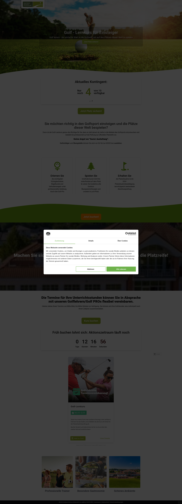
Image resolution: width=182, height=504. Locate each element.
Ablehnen (90, 269)
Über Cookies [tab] (123, 241)
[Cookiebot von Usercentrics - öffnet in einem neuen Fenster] (127, 233)
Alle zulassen (121, 269)
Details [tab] (91, 241)
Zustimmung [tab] (59, 241)
